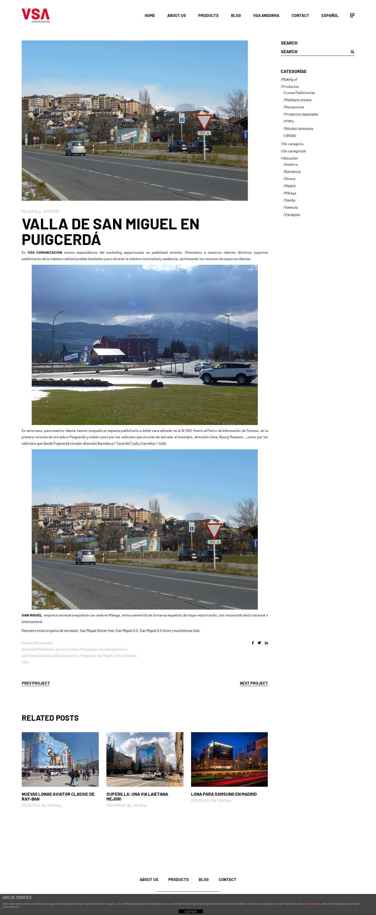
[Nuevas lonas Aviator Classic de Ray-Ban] (60, 759)
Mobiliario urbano (298, 100)
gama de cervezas (64, 630)
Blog (204, 879)
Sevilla (290, 200)
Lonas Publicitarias (300, 92)
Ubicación (290, 158)
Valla (25, 662)
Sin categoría (292, 144)
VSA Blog (34, 211)
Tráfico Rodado (125, 656)
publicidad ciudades (36, 656)
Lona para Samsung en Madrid (224, 793)
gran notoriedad (67, 649)
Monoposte (88, 649)
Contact (227, 879)
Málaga (290, 193)
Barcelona (293, 171)
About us (149, 879)
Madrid (290, 186)
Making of (289, 79)
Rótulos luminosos (299, 128)
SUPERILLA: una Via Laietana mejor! (137, 796)
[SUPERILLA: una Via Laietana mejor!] (144, 759)
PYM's (289, 121)
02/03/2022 (201, 801)
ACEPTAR (191, 911)
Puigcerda (88, 656)
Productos (290, 86)
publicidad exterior (65, 656)
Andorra (291, 164)
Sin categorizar (294, 151)
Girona (28, 643)
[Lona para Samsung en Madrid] (229, 759)
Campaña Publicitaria (38, 649)
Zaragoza (292, 214)
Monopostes (43, 643)
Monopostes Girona (112, 649)
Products (178, 879)
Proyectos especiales (301, 114)
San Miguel (105, 656)
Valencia (291, 207)
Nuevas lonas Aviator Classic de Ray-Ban (58, 796)
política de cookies (308, 903)
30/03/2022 (116, 805)
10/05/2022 (31, 805)
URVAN (290, 135)
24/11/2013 (51, 211)
